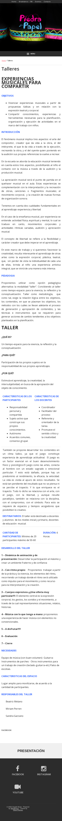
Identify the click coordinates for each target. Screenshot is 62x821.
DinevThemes (18, 810)
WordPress (15, 808)
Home (4, 60)
